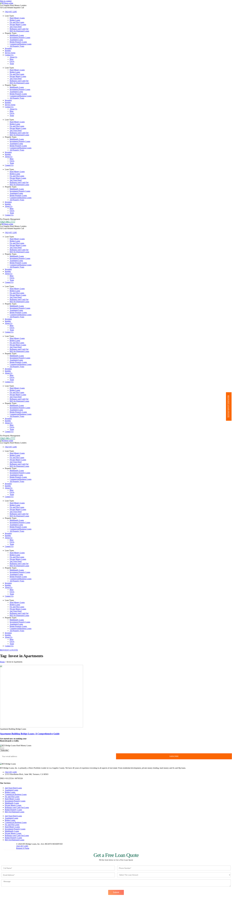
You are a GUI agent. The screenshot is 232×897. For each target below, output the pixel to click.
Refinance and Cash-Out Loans (17, 807)
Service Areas (10, 53)
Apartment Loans (16, 40)
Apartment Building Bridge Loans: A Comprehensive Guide (29, 733)
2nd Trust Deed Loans (13, 788)
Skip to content (5, 1)
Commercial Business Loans (16, 794)
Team (12, 64)
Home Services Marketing (10, 849)
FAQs (12, 61)
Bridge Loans (15, 20)
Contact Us (9, 55)
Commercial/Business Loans (20, 44)
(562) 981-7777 (7, 221)
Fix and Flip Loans (17, 22)
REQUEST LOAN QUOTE (229, 406)
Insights (8, 51)
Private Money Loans (18, 24)
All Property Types (17, 46)
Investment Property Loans (20, 37)
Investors (8, 48)
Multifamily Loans (17, 35)
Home (2, 662)
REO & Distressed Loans (19, 31)
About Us (13, 57)
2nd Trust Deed (16, 27)
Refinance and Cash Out (19, 29)
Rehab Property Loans (18, 42)
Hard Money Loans (17, 18)
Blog (11, 59)
